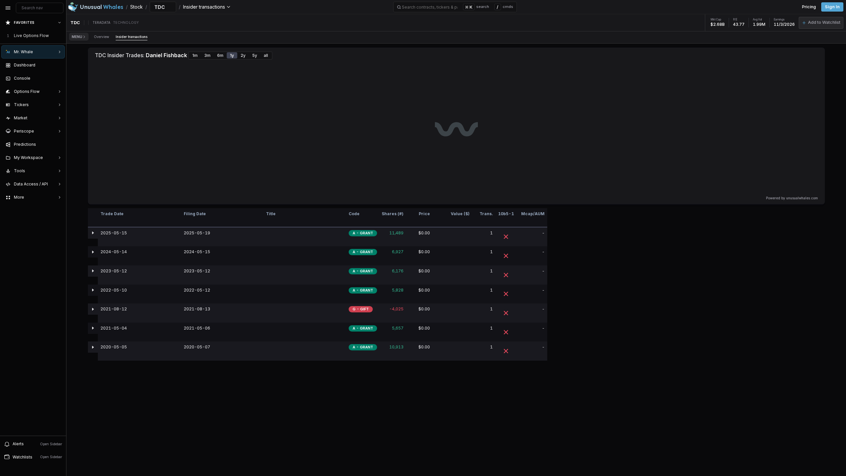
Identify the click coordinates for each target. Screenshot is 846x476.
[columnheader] (93, 217)
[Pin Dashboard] (58, 65)
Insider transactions (131, 37)
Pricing (809, 6)
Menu (77, 37)
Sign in (832, 6)
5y (254, 55)
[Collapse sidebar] (8, 8)
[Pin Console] (58, 78)
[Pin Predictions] (58, 144)
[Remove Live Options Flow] (60, 36)
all (266, 55)
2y (243, 55)
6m (220, 55)
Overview (101, 37)
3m (207, 55)
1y (232, 55)
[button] (821, 23)
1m (195, 55)
